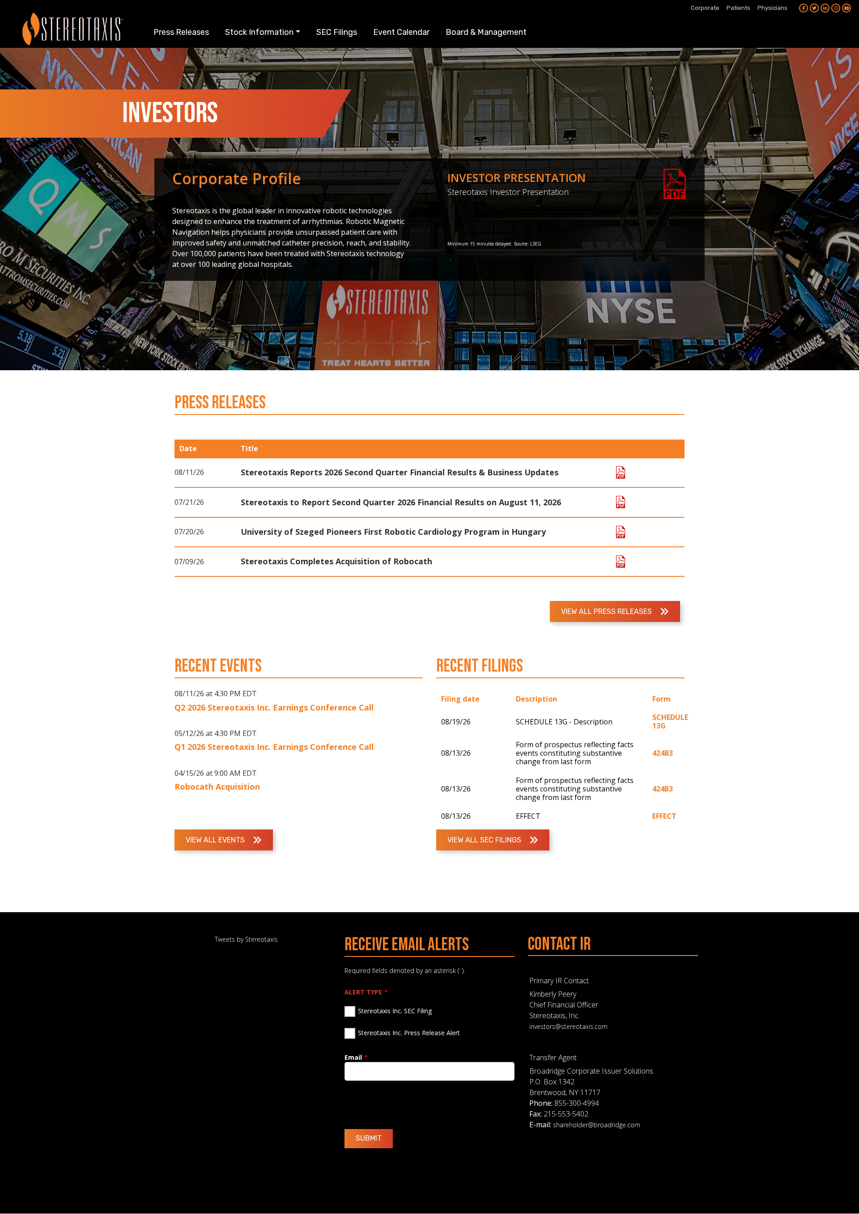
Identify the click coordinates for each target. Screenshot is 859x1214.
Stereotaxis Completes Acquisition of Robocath (336, 561)
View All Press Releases (607, 611)
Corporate (705, 7)
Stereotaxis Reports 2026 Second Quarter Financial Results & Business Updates (399, 472)
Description (536, 699)
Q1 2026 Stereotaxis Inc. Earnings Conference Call (274, 746)
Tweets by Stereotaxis (246, 939)
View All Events (216, 840)
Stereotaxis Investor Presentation (508, 191)
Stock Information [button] (259, 32)
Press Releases (181, 32)
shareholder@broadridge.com (596, 1125)
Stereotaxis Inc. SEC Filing (395, 1011)
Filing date (460, 699)
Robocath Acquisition (217, 786)
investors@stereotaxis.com (568, 1026)
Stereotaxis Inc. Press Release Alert (409, 1032)
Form (661, 699)
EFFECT (664, 816)
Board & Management (486, 32)
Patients (738, 7)
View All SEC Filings (485, 840)
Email (353, 1057)
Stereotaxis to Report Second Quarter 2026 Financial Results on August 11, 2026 (401, 502)
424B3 (662, 753)
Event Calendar (401, 32)
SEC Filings (336, 32)
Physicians (772, 7)
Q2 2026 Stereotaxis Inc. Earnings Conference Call (274, 707)
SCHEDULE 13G (670, 721)
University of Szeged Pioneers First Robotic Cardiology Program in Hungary (393, 531)
